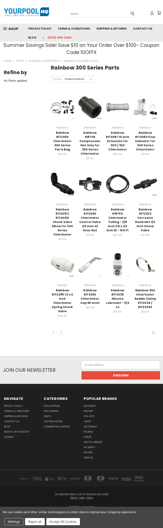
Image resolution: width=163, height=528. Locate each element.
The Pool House (53, 421)
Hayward (89, 406)
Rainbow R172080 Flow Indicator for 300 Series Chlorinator (145, 141)
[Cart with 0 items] (159, 13)
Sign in (8, 431)
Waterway (90, 426)
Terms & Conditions (74, 29)
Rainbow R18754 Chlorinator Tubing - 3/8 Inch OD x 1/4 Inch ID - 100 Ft (118, 219)
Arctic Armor (93, 442)
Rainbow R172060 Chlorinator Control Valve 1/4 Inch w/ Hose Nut (90, 219)
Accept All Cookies (63, 521)
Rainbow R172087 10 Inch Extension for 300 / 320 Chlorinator (117, 141)
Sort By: (57, 79)
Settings (14, 521)
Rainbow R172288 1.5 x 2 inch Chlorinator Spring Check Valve (62, 300)
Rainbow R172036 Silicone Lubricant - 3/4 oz (117, 298)
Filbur (87, 437)
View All (89, 457)
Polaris (88, 431)
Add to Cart (62, 114)
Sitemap (9, 437)
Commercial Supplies (57, 426)
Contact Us (142, 29)
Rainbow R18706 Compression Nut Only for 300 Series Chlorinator (90, 143)
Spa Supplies (51, 411)
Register (23, 431)
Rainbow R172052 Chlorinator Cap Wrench (90, 296)
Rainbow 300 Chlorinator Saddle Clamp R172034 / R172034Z (145, 298)
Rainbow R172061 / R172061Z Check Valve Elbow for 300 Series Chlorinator (62, 221)
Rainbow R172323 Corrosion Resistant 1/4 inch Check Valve (145, 219)
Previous (157, 515)
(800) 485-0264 (60, 38)
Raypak (88, 452)
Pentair (88, 411)
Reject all (35, 521)
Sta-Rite (89, 416)
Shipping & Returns (111, 29)
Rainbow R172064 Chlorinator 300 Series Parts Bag (62, 141)
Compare (61, 107)
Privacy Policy (39, 29)
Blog (32, 38)
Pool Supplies (52, 406)
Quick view (62, 99)
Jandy (87, 421)
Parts (47, 416)
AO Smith (89, 447)
